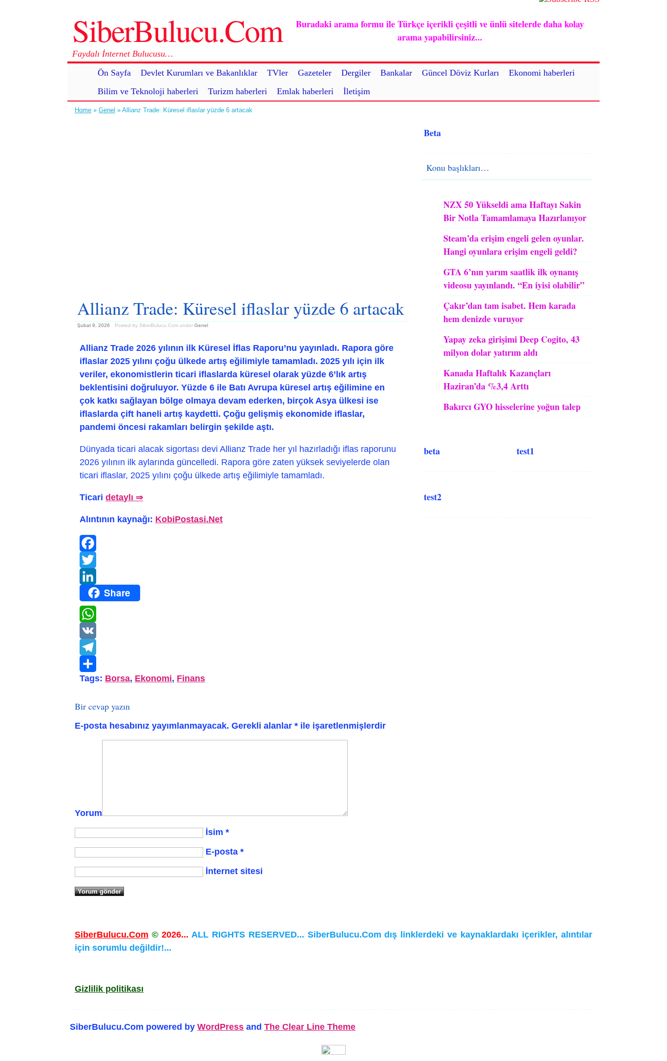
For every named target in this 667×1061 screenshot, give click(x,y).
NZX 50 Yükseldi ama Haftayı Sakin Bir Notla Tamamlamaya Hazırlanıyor (514, 211)
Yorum (88, 813)
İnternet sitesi (234, 871)
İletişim (356, 91)
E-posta (222, 852)
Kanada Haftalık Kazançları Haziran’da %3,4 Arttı (497, 379)
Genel (107, 110)
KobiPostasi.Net (189, 519)
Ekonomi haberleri (542, 73)
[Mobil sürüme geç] (333, 1052)
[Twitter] (241, 559)
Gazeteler (315, 73)
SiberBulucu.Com (177, 30)
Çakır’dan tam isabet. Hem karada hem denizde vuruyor (509, 312)
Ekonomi (153, 678)
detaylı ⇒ (124, 497)
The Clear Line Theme (309, 1027)
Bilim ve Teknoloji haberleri (148, 91)
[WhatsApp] (241, 614)
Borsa (117, 678)
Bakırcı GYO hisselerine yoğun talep (512, 406)
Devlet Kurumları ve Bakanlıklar (199, 73)
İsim (214, 832)
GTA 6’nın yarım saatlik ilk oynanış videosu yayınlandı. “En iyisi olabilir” (513, 278)
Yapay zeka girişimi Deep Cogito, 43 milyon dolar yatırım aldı (511, 346)
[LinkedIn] (241, 576)
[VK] (241, 630)
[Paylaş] (241, 663)
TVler (277, 73)
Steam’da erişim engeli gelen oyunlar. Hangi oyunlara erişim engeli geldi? (513, 245)
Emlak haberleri (305, 91)
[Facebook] (241, 543)
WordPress (220, 1027)
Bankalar (396, 73)
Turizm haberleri (237, 91)
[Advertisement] (241, 202)
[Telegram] (241, 647)
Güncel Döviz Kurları (460, 73)
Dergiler (356, 73)
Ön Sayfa (114, 73)
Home (83, 110)
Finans (191, 678)
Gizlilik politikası (109, 989)
